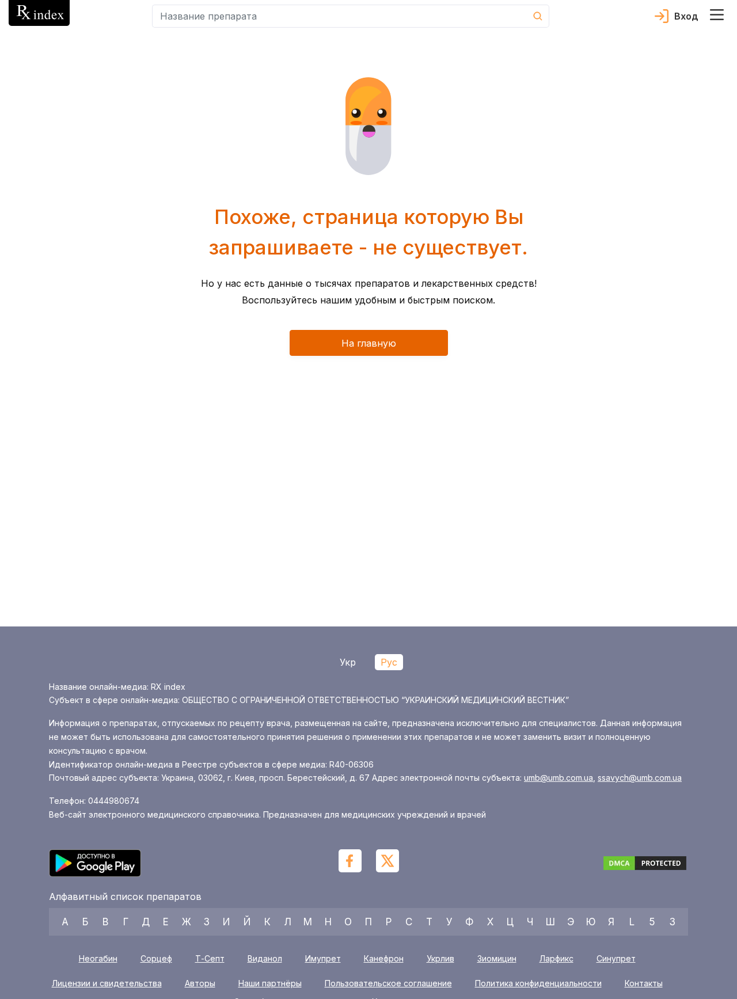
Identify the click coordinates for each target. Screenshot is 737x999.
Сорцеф (156, 958)
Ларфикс (556, 958)
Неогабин (98, 958)
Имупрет (323, 958)
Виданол (265, 958)
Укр (348, 662)
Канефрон (384, 958)
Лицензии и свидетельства (107, 983)
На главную (368, 343)
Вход (686, 16)
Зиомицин (496, 958)
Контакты (644, 983)
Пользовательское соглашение (388, 983)
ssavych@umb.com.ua (640, 778)
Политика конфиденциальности (538, 983)
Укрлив (440, 958)
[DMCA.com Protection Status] (645, 864)
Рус (389, 662)
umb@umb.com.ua (558, 778)
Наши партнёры (270, 983)
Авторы (200, 983)
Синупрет (616, 958)
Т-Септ (210, 958)
